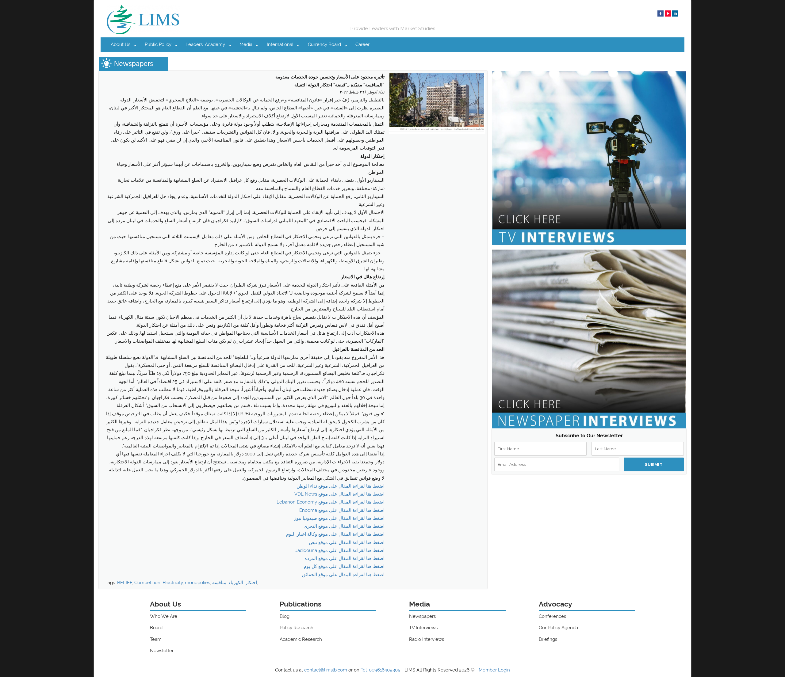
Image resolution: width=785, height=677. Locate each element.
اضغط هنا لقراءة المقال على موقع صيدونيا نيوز (339, 518)
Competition (147, 582)
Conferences (552, 616)
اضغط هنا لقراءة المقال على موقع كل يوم (344, 566)
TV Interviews (423, 627)
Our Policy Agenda (558, 627)
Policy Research (296, 627)
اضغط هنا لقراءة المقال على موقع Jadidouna (340, 550)
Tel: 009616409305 (380, 670)
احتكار (251, 582)
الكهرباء (235, 582)
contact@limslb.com (325, 670)
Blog (284, 616)
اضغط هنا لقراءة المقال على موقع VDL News (339, 494)
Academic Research (301, 639)
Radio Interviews (426, 639)
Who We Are (163, 616)
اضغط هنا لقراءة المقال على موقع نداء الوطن (341, 486)
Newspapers (422, 616)
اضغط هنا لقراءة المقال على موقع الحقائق (343, 574)
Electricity (173, 582)
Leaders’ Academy (205, 44)
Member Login (494, 670)
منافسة (219, 582)
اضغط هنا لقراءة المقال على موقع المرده (344, 558)
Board (156, 627)
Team (156, 639)
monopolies (197, 582)
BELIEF (124, 582)
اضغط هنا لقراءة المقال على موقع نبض (347, 542)
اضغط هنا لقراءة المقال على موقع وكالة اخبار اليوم (335, 534)
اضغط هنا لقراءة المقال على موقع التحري (344, 526)
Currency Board (324, 44)
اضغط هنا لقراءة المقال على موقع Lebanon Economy (331, 502)
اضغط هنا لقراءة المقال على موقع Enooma (342, 510)
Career (362, 44)
